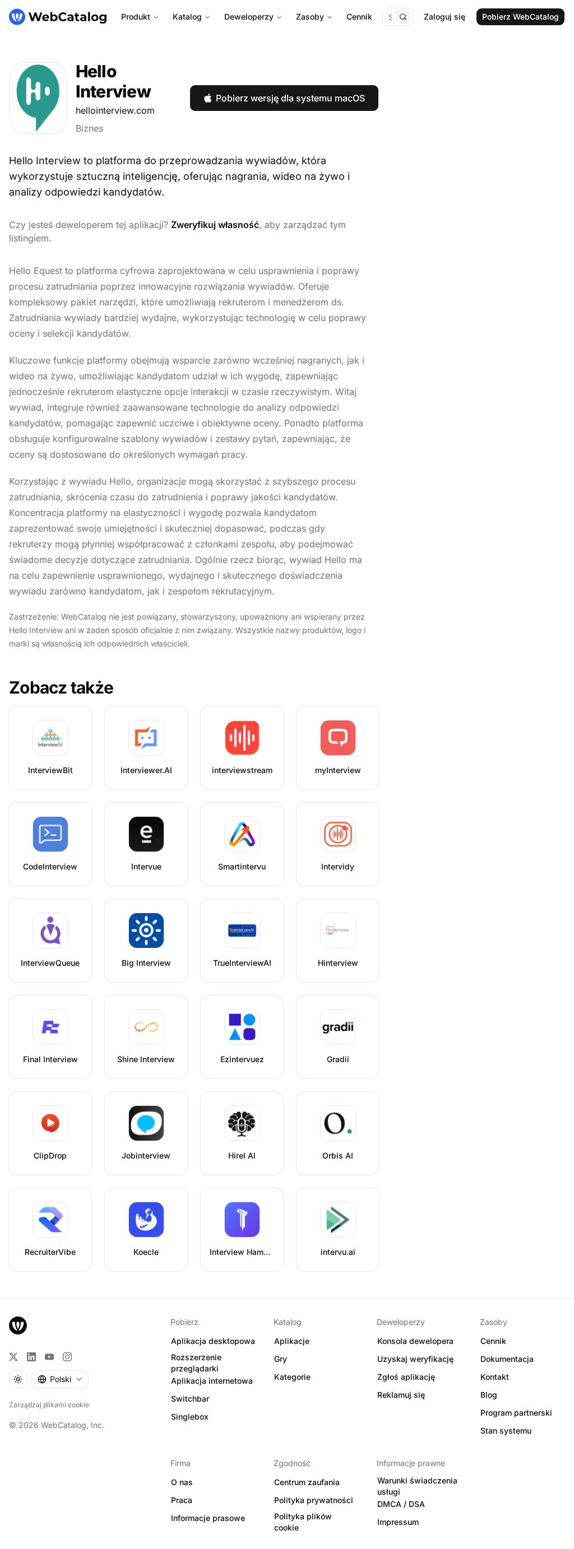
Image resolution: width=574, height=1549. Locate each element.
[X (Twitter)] (13, 1356)
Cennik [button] (493, 1341)
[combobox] (60, 1379)
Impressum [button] (398, 1522)
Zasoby (310, 16)
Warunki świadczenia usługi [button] (417, 1486)
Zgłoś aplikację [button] (406, 1376)
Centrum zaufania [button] (307, 1482)
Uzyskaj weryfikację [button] (415, 1359)
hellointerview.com (115, 110)
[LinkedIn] (31, 1356)
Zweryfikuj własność (215, 224)
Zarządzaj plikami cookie (49, 1405)
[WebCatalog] (18, 1325)
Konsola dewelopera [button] (415, 1341)
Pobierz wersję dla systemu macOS (290, 98)
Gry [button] (280, 1359)
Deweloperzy (249, 16)
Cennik (359, 16)
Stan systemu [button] (505, 1430)
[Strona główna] (58, 17)
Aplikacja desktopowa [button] (213, 1341)
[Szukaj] (403, 17)
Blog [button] (488, 1394)
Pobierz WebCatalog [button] (520, 16)
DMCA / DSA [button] (401, 1504)
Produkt (135, 16)
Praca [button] (181, 1500)
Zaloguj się (444, 16)
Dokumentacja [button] (507, 1359)
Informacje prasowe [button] (208, 1518)
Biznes (89, 128)
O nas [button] (182, 1482)
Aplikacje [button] (291, 1341)
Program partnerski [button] (516, 1412)
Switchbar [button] (190, 1398)
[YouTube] (49, 1356)
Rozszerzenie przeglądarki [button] (196, 1363)
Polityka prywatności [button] (313, 1500)
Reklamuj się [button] (401, 1394)
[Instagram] (67, 1356)
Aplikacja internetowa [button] (212, 1380)
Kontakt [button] (494, 1376)
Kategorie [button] (292, 1376)
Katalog (187, 16)
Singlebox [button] (190, 1416)
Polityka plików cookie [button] (303, 1522)
